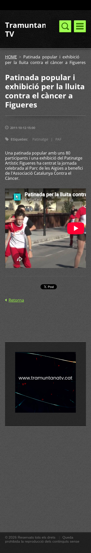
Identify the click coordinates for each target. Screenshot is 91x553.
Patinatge (40, 139)
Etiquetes (19, 139)
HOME (11, 57)
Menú (80, 26)
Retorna (16, 300)
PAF (58, 139)
